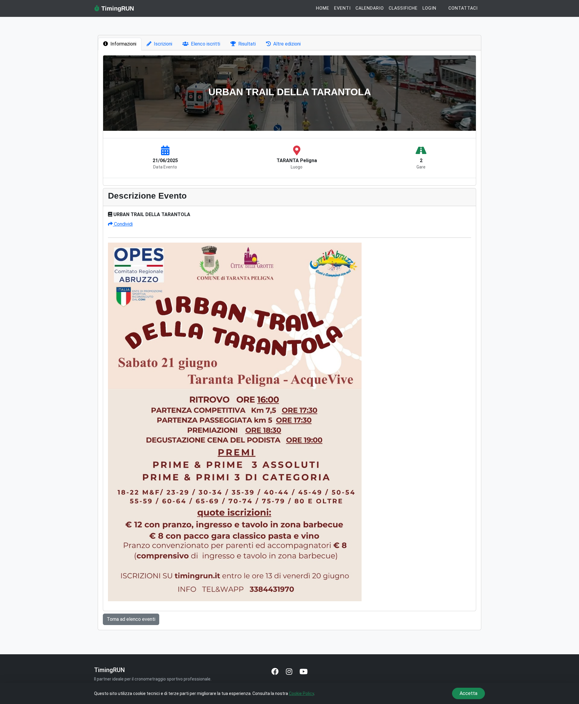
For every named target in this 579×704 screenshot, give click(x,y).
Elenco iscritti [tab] (205, 44)
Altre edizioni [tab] (287, 44)
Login (429, 8)
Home (322, 8)
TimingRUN (117, 8)
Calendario (370, 8)
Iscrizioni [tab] (163, 44)
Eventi (342, 8)
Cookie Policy (301, 693)
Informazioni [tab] (123, 44)
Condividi (123, 224)
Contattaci (463, 8)
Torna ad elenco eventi (131, 619)
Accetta (468, 693)
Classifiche (403, 8)
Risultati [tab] (247, 44)
